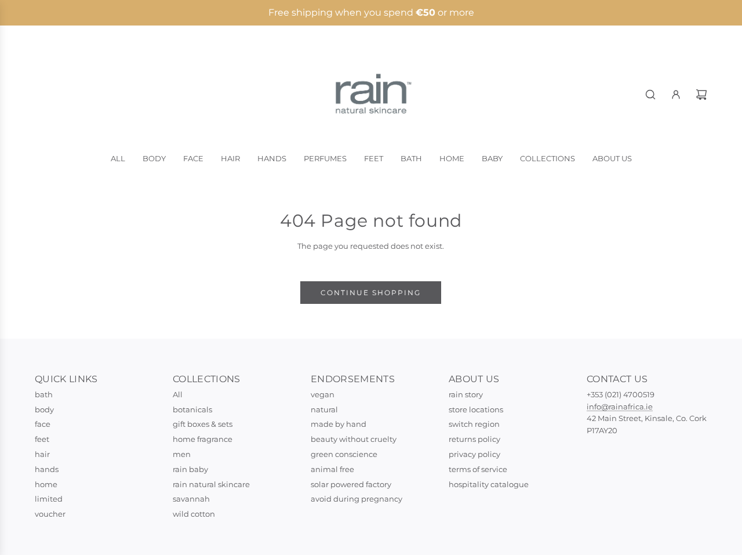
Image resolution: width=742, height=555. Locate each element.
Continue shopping (371, 292)
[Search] (650, 94)
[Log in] (676, 94)
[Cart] (701, 94)
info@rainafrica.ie (620, 406)
